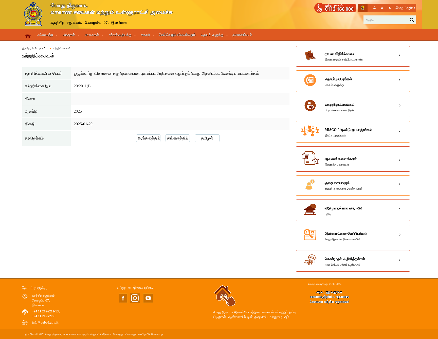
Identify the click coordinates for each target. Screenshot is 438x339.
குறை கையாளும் (343, 185)
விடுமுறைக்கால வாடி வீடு (343, 210)
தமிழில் (207, 138)
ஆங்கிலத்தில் (149, 138)
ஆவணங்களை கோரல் (341, 161)
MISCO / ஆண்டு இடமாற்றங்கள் (348, 132)
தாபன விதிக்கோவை (344, 56)
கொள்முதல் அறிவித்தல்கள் (345, 261)
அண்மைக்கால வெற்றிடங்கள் (346, 236)
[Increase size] (374, 8)
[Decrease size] (390, 8)
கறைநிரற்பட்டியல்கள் (340, 107)
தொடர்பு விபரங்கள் (338, 81)
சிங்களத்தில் (178, 138)
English (410, 8)
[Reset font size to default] (382, 8)
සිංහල (399, 8)
